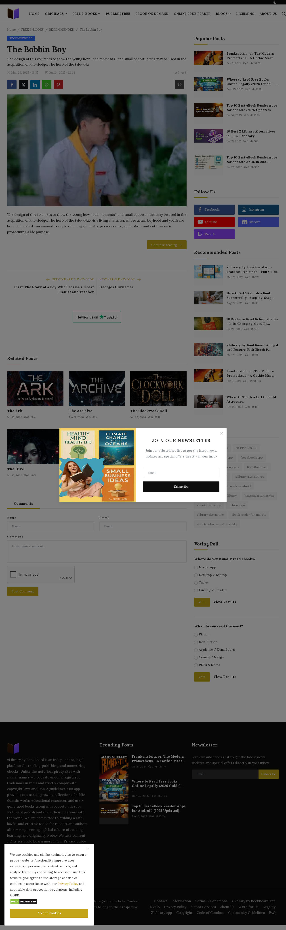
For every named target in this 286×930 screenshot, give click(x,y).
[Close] (221, 433)
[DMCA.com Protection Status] (23, 901)
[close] (88, 848)
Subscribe (181, 487)
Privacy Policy (68, 884)
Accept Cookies (49, 913)
